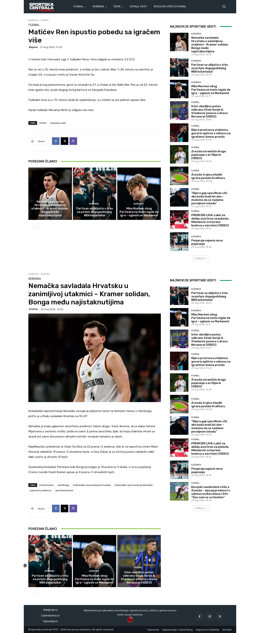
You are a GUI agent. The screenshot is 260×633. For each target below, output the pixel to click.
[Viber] (73, 141)
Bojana (33, 47)
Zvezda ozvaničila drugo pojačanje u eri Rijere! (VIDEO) (208, 155)
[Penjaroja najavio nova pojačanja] (179, 241)
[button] (225, 6)
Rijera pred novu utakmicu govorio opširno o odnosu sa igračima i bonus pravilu (210, 133)
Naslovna (33, 20)
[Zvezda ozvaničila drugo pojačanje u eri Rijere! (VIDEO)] (179, 154)
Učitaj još (199, 258)
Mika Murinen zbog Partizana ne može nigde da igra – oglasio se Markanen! (139, 212)
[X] (64, 141)
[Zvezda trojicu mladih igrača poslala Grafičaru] (179, 176)
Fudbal (44, 20)
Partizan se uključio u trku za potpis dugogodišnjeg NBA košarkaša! (94, 212)
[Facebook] (56, 141)
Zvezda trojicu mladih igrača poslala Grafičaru (208, 176)
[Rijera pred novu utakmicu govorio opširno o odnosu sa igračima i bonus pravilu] (179, 132)
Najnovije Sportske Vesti (193, 26)
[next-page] (36, 226)
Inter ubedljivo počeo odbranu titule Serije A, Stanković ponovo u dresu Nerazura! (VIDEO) (209, 111)
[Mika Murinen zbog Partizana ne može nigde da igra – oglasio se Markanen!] (139, 194)
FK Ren (42, 122)
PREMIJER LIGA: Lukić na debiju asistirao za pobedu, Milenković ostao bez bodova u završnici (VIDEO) (210, 220)
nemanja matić (58, 122)
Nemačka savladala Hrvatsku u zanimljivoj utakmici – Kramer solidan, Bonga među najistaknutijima (50, 208)
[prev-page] (30, 226)
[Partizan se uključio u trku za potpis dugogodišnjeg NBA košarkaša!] (94, 194)
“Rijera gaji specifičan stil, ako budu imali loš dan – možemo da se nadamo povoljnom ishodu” (209, 198)
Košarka (50, 197)
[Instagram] (209, 616)
